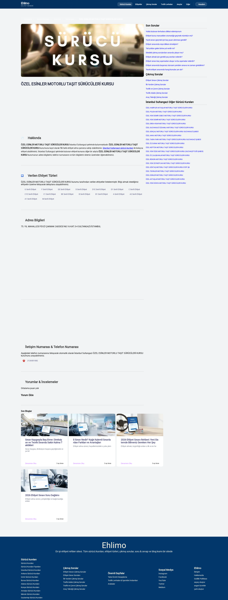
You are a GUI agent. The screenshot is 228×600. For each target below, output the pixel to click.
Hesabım (201, 4)
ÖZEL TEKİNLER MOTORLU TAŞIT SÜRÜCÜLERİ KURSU (165, 171)
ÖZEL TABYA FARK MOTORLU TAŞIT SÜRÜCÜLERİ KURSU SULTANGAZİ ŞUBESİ (173, 139)
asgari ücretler (200, 586)
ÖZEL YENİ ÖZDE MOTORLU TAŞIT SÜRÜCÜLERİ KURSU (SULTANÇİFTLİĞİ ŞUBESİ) (174, 151)
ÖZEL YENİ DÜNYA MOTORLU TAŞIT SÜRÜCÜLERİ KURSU (166, 183)
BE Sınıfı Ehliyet (67, 194)
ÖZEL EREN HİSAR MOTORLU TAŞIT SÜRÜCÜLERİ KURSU (166, 124)
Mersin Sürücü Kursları (30, 594)
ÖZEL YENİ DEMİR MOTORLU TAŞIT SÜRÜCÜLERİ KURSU (165, 120)
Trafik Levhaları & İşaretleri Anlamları (123, 580)
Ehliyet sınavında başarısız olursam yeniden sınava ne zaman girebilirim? (175, 65)
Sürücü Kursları (43, 19)
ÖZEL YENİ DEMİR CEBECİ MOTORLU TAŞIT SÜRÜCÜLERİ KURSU (168, 116)
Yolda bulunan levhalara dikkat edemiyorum (163, 31)
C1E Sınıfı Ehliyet (31, 194)
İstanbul (57, 19)
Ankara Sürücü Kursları (30, 573)
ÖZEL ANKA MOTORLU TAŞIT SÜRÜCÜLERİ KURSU (163, 135)
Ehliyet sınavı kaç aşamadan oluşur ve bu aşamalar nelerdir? (170, 61)
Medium (162, 587)
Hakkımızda (199, 575)
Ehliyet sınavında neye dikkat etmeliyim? (162, 44)
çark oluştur (199, 589)
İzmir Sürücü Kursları (29, 577)
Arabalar (111, 584)
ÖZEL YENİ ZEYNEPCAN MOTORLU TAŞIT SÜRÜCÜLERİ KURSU (168, 163)
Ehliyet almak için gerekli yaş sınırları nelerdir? (164, 57)
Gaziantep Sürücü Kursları (31, 598)
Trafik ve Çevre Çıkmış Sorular (158, 89)
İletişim (197, 572)
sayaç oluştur (199, 582)
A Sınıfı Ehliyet (118, 194)
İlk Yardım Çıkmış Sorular (156, 84)
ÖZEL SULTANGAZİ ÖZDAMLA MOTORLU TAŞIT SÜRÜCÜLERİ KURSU (170, 128)
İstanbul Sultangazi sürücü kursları (118, 148)
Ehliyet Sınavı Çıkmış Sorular (157, 80)
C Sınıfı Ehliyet (134, 189)
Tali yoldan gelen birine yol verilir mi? (160, 48)
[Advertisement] (82, 109)
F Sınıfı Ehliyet (47, 189)
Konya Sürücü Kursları (30, 587)
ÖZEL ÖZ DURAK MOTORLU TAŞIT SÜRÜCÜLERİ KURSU (165, 143)
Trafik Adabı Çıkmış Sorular (157, 93)
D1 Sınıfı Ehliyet (117, 189)
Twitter (161, 584)
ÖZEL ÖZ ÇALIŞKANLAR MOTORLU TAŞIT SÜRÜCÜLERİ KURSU (168, 155)
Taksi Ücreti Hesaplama (117, 577)
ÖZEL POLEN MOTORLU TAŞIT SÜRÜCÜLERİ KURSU (164, 112)
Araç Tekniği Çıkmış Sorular (157, 97)
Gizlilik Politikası (200, 579)
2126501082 (32, 361)
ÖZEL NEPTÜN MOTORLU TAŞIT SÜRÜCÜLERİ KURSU (164, 147)
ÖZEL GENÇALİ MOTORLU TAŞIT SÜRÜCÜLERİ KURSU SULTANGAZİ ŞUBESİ (172, 132)
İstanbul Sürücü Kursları (31, 570)
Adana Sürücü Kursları (30, 584)
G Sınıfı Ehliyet (30, 189)
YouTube (162, 580)
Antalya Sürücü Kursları (30, 591)
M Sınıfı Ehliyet (48, 199)
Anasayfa (28, 19)
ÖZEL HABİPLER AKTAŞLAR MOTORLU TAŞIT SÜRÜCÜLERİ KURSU (169, 108)
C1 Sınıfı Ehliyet (49, 194)
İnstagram (163, 573)
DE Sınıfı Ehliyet (64, 189)
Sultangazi (70, 19)
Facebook (163, 577)
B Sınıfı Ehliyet (84, 194)
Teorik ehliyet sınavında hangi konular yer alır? (164, 70)
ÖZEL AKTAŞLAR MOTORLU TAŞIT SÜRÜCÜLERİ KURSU (165, 179)
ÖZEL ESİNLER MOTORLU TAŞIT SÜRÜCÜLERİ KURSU (101, 19)
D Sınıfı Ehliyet (81, 189)
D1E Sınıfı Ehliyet (99, 189)
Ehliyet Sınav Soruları (71, 575)
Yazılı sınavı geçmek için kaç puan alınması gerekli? (166, 40)
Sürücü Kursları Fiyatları (31, 567)
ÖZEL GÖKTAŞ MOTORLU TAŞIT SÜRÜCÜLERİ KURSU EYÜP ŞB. (168, 167)
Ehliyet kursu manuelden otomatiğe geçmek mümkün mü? (169, 36)
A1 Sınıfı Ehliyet (31, 199)
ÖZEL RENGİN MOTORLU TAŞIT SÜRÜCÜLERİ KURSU (164, 159)
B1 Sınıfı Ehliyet (101, 194)
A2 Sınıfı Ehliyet (136, 194)
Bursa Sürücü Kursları (30, 580)
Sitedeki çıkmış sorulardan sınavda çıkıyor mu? (165, 53)
